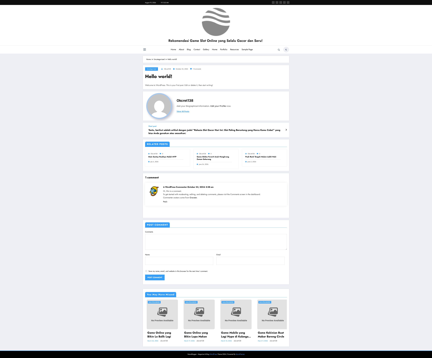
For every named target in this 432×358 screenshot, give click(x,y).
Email (218, 254)
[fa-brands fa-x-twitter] (277, 2)
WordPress (213, 354)
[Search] (279, 50)
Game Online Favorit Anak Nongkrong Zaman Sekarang (213, 158)
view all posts (183, 111)
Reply (165, 201)
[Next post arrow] (286, 130)
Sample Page (247, 49)
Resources (234, 49)
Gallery (206, 49)
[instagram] (284, 2)
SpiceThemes (240, 354)
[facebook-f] (273, 2)
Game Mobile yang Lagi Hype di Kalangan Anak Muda (197, 334)
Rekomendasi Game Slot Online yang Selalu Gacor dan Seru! (215, 40)
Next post (152, 126)
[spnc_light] (286, 49)
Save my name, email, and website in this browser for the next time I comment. (178, 271)
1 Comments (197, 69)
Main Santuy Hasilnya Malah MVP (162, 157)
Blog (189, 49)
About (181, 49)
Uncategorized (151, 69)
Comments (149, 232)
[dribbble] (280, 2)
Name (147, 254)
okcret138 (167, 69)
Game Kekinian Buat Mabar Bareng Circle (233, 334)
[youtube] (288, 2)
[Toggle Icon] (144, 49)
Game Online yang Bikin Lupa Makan (158, 334)
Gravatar (193, 197)
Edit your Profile (218, 106)
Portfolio (223, 49)
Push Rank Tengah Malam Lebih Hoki (260, 157)
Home (173, 49)
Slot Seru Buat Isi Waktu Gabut (267, 334)
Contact (197, 49)
